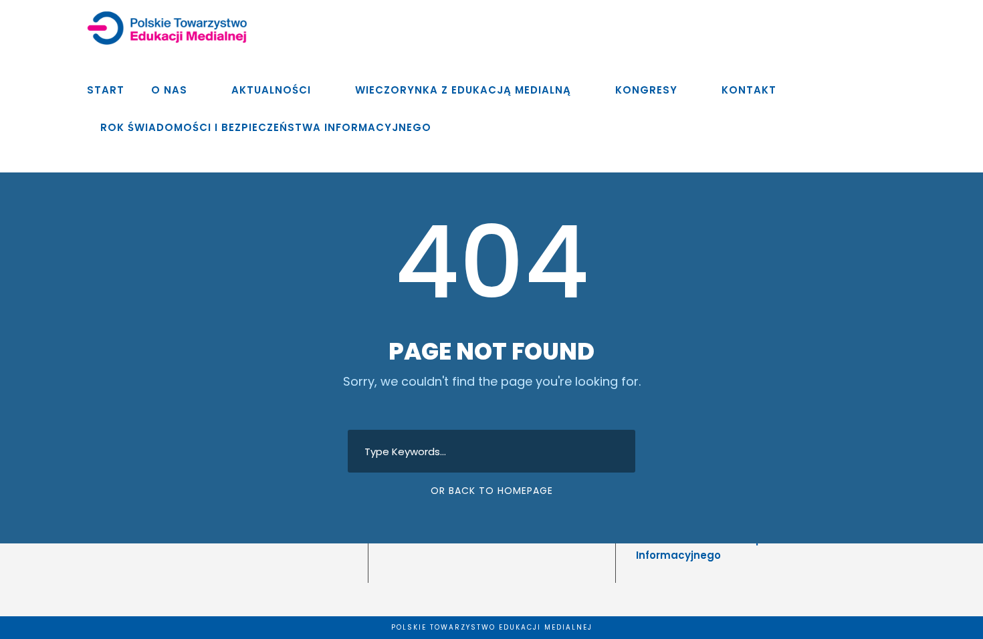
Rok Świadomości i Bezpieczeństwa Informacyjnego (265, 127)
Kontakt (749, 90)
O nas (169, 90)
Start (105, 90)
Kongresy (646, 90)
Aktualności (271, 90)
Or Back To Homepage (492, 490)
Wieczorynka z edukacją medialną (463, 90)
